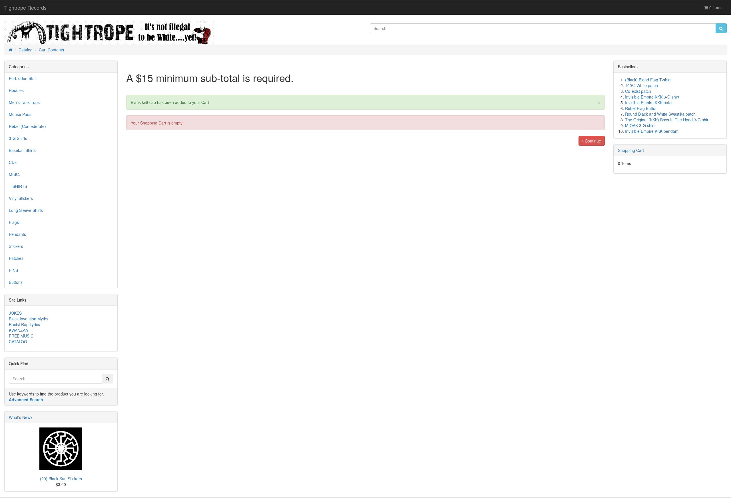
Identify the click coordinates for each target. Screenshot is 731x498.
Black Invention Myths (28, 319)
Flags (14, 222)
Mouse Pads (20, 114)
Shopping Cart (631, 150)
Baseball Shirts (22, 150)
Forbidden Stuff (23, 78)
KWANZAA (18, 330)
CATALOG (18, 341)
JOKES (15, 313)
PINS (13, 270)
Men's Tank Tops (24, 102)
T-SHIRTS (18, 186)
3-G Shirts (18, 138)
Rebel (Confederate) (27, 126)
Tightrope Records (25, 7)
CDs (13, 162)
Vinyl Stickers (21, 198)
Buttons (16, 282)
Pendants (17, 234)
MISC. (14, 174)
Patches (16, 258)
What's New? (21, 417)
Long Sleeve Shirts (26, 210)
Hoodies (16, 90)
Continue (592, 141)
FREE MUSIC (21, 336)
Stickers (16, 246)
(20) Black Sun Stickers (61, 478)
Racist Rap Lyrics (24, 324)
